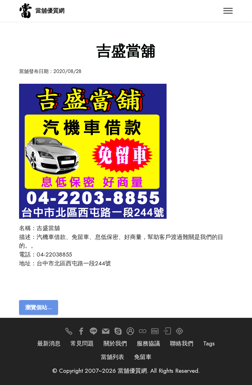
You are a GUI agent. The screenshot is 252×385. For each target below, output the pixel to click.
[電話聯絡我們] (69, 332)
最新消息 (49, 343)
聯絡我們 (181, 343)
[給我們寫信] (105, 332)
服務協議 (148, 343)
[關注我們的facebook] (81, 332)
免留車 (143, 356)
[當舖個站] (155, 332)
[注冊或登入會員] (130, 332)
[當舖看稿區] (179, 332)
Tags (209, 343)
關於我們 (115, 343)
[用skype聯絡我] (118, 332)
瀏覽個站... (38, 307)
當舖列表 (112, 356)
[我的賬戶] (167, 332)
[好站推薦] (142, 332)
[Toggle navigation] (228, 11)
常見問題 (82, 343)
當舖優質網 (50, 10)
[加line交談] (93, 332)
